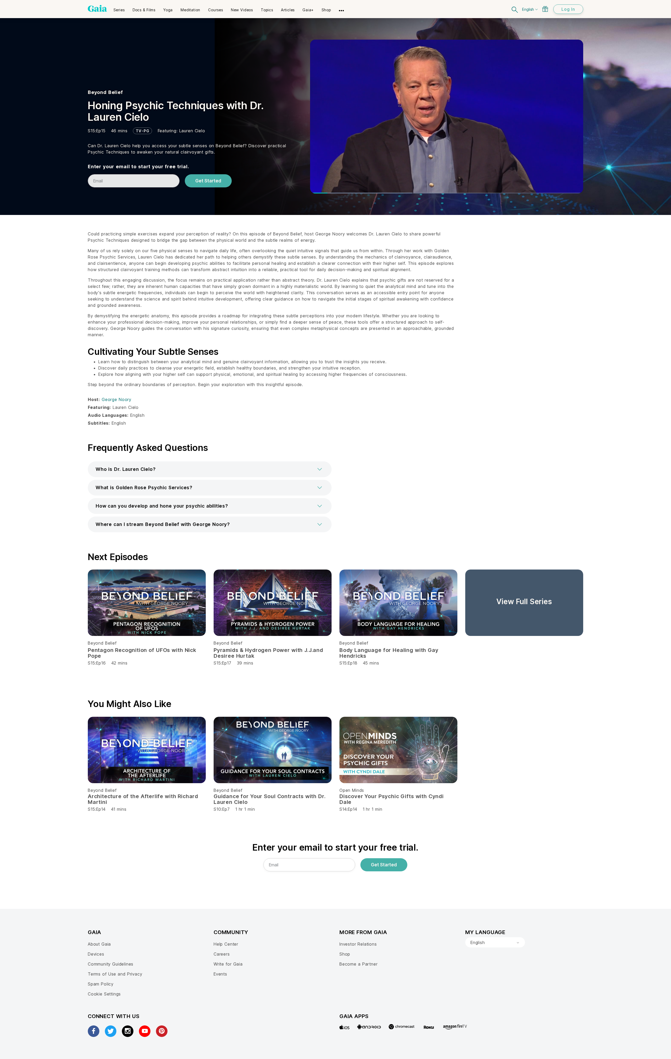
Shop (344, 954)
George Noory (116, 399)
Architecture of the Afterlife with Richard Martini (143, 799)
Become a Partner (358, 964)
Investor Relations (358, 944)
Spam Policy (100, 984)
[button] (210, 469)
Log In (568, 9)
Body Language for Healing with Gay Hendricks (389, 653)
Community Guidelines (110, 964)
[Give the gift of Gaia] (545, 9)
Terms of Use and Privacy (115, 974)
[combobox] (495, 942)
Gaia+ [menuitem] (308, 10)
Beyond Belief (105, 92)
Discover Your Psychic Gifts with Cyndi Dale (391, 799)
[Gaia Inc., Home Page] (97, 8)
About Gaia (99, 944)
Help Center (226, 944)
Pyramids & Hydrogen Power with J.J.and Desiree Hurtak (268, 653)
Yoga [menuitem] (168, 10)
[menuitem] (119, 8)
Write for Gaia (228, 964)
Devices (96, 954)
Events (220, 974)
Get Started (208, 180)
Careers (222, 954)
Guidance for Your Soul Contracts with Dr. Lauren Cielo (270, 799)
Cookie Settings (104, 994)
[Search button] (515, 9)
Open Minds (351, 790)
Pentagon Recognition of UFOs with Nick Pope (142, 653)
